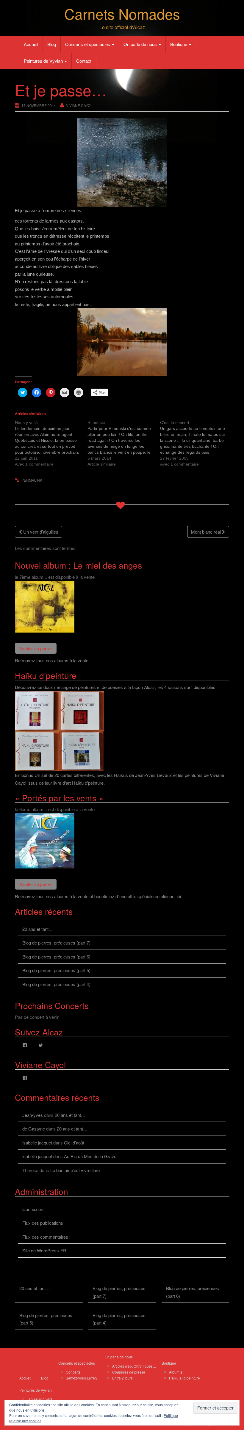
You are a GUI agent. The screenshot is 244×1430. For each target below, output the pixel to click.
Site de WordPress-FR (44, 1250)
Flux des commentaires (45, 1237)
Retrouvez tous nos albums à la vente (51, 660)
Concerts (73, 1371)
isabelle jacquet (37, 1142)
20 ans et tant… (37, 929)
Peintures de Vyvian (44, 61)
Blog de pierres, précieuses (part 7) (56, 942)
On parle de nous (140, 44)
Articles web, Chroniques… (134, 1365)
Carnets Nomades (122, 13)
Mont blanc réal (206, 532)
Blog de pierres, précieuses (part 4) (56, 984)
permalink (31, 480)
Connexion (32, 1209)
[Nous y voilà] (51, 443)
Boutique (179, 44)
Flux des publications (42, 1223)
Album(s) (176, 1371)
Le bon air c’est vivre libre (75, 1170)
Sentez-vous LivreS (81, 1377)
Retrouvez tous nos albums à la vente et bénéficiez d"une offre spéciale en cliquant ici (98, 896)
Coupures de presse (128, 1371)
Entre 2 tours (122, 1377)
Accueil (31, 44)
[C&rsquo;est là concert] (196, 443)
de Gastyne (33, 1128)
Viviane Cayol (79, 105)
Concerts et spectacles (88, 44)
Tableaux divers (39, 1398)
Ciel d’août (74, 1142)
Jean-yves (32, 1115)
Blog (51, 44)
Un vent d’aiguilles (40, 532)
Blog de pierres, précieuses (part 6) (56, 956)
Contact (83, 61)
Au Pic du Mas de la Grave (90, 1156)
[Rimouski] (123, 443)
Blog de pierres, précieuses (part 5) (56, 970)
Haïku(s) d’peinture (184, 1377)
